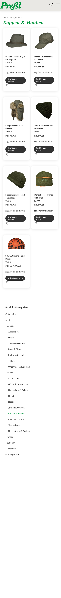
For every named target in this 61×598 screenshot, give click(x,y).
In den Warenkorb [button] (15, 278)
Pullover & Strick (16, 419)
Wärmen (12, 448)
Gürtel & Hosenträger (18, 384)
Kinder (10, 437)
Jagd (12, 18)
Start (5, 18)
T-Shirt (11, 361)
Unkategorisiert (12, 454)
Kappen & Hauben (16, 413)
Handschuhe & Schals (18, 390)
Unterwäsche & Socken (19, 366)
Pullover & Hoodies (17, 355)
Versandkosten (17, 72)
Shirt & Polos (14, 425)
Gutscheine (10, 314)
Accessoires (13, 331)
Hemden (12, 396)
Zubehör (11, 442)
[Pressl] (10, 6)
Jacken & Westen (16, 343)
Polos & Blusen (15, 349)
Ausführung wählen (13, 80)
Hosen (11, 337)
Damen (10, 326)
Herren (18, 18)
